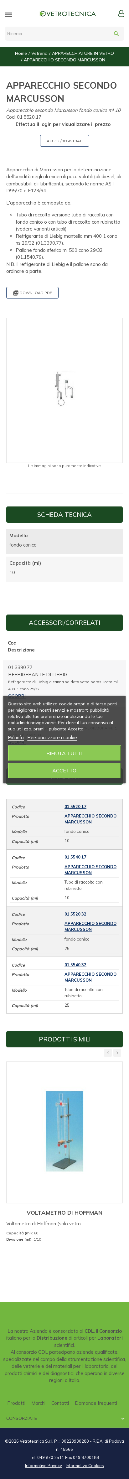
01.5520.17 (75, 806)
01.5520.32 (75, 913)
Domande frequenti (96, 1403)
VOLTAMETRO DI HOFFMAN (64, 1212)
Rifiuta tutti (64, 753)
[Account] (121, 13)
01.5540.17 (75, 856)
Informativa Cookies (85, 1465)
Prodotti (16, 1403)
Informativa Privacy (43, 1465)
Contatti (60, 1403)
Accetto (64, 770)
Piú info (16, 737)
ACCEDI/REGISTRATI (65, 140)
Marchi (38, 1403)
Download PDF (32, 293)
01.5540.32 (75, 964)
